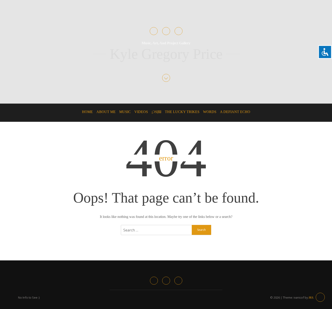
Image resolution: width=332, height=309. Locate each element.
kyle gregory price (166, 54)
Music (125, 112)
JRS (311, 297)
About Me (106, 112)
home (87, 112)
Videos (141, 112)
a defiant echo (235, 112)
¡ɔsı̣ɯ (156, 112)
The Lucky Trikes (182, 112)
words (209, 112)
